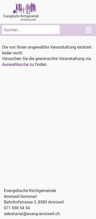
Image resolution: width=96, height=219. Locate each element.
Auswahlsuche (15, 64)
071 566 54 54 (17, 208)
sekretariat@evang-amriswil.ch (32, 213)
